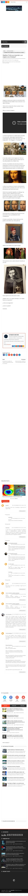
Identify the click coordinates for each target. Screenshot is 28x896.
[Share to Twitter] (5, 494)
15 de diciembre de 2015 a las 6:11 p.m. (19, 633)
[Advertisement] (14, 26)
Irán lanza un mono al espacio (13, 766)
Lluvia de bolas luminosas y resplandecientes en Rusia (13, 716)
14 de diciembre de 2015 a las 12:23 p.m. (18, 544)
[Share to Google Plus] (6, 494)
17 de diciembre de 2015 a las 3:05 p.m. (18, 573)
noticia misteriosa (7, 61)
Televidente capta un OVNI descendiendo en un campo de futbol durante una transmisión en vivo (16, 865)
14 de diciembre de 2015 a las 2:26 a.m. (18, 518)
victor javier (9, 614)
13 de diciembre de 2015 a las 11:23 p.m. (19, 527)
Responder (8, 524)
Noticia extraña (6, 62)
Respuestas (8, 514)
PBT (10, 891)
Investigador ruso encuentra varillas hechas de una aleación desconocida (15, 736)
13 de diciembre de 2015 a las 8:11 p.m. (19, 505)
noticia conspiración (16, 61)
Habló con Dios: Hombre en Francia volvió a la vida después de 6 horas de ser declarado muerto (16, 722)
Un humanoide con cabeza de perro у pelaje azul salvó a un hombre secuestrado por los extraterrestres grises (15, 729)
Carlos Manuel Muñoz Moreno (12, 593)
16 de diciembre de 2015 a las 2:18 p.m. (19, 646)
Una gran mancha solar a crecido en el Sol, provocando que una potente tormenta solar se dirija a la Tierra (15, 848)
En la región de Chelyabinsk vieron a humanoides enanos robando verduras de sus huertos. (15, 710)
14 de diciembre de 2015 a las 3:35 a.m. (19, 583)
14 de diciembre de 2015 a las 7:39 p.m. (19, 614)
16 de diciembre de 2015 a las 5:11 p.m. (18, 565)
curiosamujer (9, 633)
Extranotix (9, 344)
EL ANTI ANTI (11, 564)
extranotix (12, 890)
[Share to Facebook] (3, 494)
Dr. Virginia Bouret (12, 543)
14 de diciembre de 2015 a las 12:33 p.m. (19, 594)
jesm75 (7, 505)
